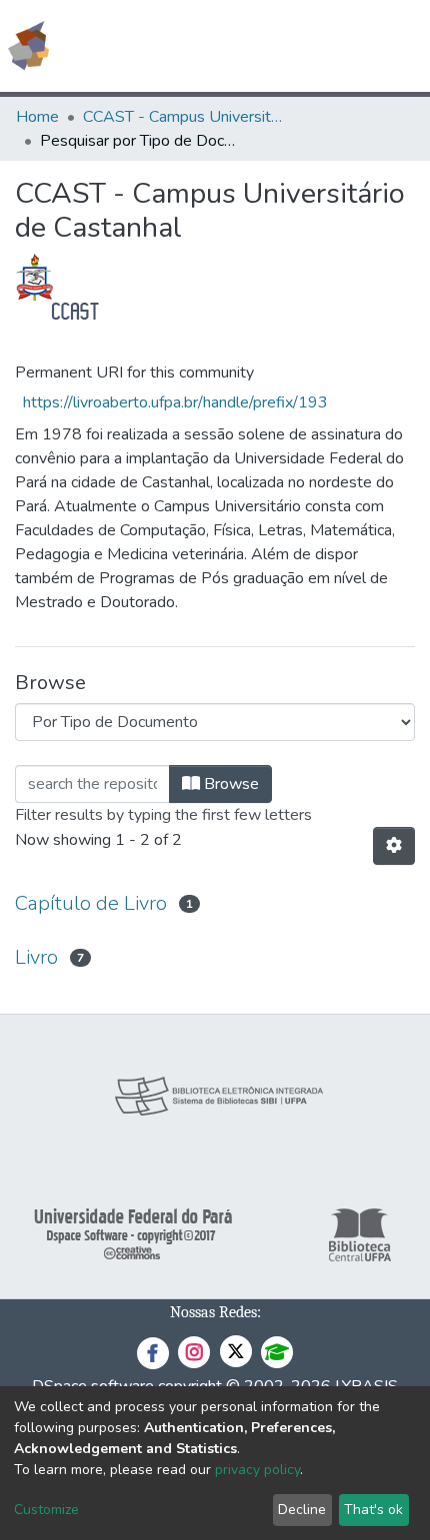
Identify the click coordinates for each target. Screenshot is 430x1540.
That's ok (373, 1509)
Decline (302, 1509)
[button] (298, 46)
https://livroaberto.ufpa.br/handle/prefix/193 (175, 402)
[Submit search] (269, 46)
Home (37, 117)
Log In (339, 46)
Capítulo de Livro (91, 903)
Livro (36, 957)
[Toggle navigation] (402, 46)
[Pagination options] (394, 846)
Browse (229, 784)
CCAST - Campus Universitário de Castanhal (183, 117)
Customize (46, 1509)
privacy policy (257, 1469)
